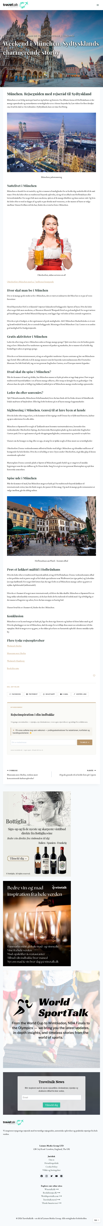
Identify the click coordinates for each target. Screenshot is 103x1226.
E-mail (65, 694)
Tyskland (68, 35)
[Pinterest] (61, 1176)
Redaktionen (9, 60)
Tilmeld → (84, 742)
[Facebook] (42, 1176)
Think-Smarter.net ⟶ (51, 1203)
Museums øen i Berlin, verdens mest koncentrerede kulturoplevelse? (22, 774)
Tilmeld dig (51, 1105)
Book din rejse (13, 668)
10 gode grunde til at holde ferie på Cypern (77, 772)
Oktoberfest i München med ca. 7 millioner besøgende (30, 281)
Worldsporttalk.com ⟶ (51, 1196)
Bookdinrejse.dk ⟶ (51, 1192)
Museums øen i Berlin (16, 653)
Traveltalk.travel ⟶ (51, 1199)
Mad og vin (34, 35)
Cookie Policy (51, 1166)
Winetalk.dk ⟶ (52, 1189)
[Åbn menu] (97, 5)
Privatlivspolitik (51, 1163)
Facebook (16, 694)
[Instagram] (46, 1176)
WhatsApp (50, 694)
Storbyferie (52, 35)
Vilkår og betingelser (51, 1170)
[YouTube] (56, 1176)
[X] (51, 1176)
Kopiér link (81, 694)
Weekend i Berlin (14, 645)
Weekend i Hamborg (16, 660)
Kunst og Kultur (14, 35)
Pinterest (33, 694)
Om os (51, 1159)
